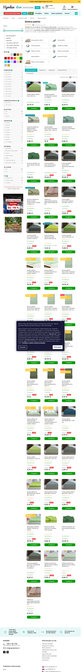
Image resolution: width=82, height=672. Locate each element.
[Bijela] (5, 55)
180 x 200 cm (14, 86)
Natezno (14, 116)
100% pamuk (14, 148)
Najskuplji (52, 70)
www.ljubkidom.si (50, 669)
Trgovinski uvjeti (46, 654)
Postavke (23, 347)
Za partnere (45, 660)
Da (14, 111)
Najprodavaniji (62, 70)
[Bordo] (5, 58)
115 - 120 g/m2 (14, 141)
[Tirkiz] (5, 62)
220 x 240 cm (14, 91)
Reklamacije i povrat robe (49, 650)
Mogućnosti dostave (48, 645)
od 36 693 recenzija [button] (39, 25)
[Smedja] (17, 55)
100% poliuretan (14, 155)
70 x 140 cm (14, 74)
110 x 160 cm (14, 96)
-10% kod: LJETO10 (14, 43)
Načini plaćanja (46, 647)
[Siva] (11, 55)
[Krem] (8, 55)
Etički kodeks (46, 658)
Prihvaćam (57, 347)
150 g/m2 (14, 134)
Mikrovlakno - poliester (14, 162)
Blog (4, 669)
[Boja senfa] (8, 65)
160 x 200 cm (14, 84)
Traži (37, 7)
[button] (45, 25)
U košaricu (34, 108)
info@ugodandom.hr (13, 648)
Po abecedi (29, 73)
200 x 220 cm (14, 88)
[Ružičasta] (11, 58)
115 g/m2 (14, 125)
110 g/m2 (14, 122)
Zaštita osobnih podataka (49, 656)
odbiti (25, 341)
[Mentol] (11, 62)
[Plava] (8, 62)
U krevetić (14, 182)
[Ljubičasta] (14, 62)
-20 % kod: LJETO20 (14, 45)
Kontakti (44, 652)
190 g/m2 (14, 139)
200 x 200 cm (14, 93)
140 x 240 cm (14, 81)
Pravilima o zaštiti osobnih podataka (33, 343)
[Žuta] (17, 58)
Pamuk (14, 153)
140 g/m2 (14, 129)
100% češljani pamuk (14, 160)
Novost (14, 40)
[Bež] (21, 55)
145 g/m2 (14, 132)
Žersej (14, 157)
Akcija (14, 38)
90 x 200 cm (14, 76)
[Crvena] (8, 58)
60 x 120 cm (14, 72)
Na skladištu (11, 36)
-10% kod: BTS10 (14, 48)
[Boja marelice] (17, 62)
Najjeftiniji (42, 70)
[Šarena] (21, 61)
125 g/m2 (14, 127)
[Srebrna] (5, 65)
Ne (14, 113)
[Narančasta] (14, 58)
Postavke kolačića (30, 339)
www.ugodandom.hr (51, 666)
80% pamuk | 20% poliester (14, 150)
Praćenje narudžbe (47, 643)
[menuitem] (12, 13)
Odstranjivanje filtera (12, 187)
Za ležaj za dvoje (14, 180)
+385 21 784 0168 (11, 643)
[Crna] (14, 55)
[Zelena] (21, 58)
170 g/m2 (14, 137)
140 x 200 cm (14, 79)
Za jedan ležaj (14, 178)
